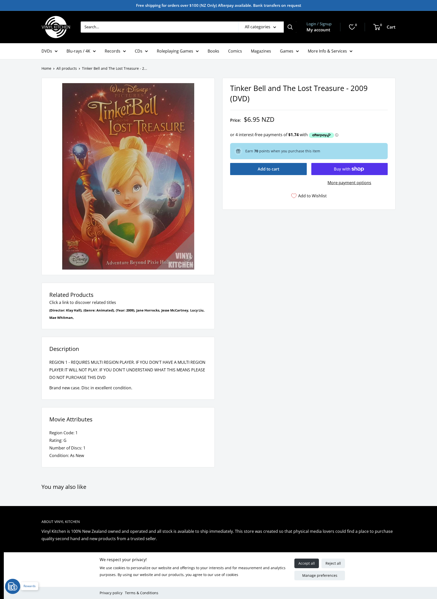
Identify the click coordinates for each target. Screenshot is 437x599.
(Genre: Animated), (99, 310)
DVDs (46, 51)
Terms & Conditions (141, 592)
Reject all (333, 563)
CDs (138, 51)
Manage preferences (319, 575)
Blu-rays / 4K (78, 51)
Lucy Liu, (197, 310)
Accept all (306, 563)
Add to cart (268, 169)
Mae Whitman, (61, 317)
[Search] (290, 27)
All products (66, 68)
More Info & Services (327, 51)
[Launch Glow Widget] (12, 586)
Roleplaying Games (175, 51)
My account (318, 30)
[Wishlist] (352, 27)
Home (46, 68)
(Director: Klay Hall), (65, 310)
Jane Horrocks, (148, 310)
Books (213, 51)
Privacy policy (111, 592)
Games (286, 51)
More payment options (349, 182)
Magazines (261, 51)
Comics (235, 51)
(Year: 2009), (125, 310)
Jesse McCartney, (175, 310)
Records (112, 51)
